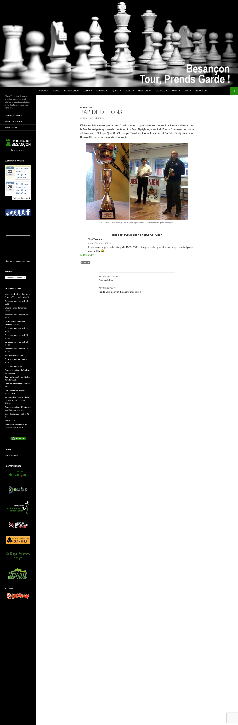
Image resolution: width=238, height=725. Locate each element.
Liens (186, 91)
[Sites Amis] (18, 596)
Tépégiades (160, 91)
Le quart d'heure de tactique (18, 261)
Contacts (43, 91)
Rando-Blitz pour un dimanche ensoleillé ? (120, 290)
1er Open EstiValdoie (14, 355)
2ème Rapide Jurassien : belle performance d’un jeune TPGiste (17, 400)
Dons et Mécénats (13, 115)
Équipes (115, 91)
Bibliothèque (201, 91)
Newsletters (11, 127)
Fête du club (10, 420)
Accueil (56, 91)
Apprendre (143, 91)
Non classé (86, 107)
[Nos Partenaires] (18, 474)
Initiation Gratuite (13, 121)
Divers (174, 91)
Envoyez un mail (18, 150)
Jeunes (128, 91)
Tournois (100, 91)
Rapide (86, 262)
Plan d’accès (70, 91)
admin (100, 118)
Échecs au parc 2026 (13, 366)
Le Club (86, 91)
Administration (11, 455)
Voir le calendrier (20, 197)
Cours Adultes (108, 278)
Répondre (88, 254)
